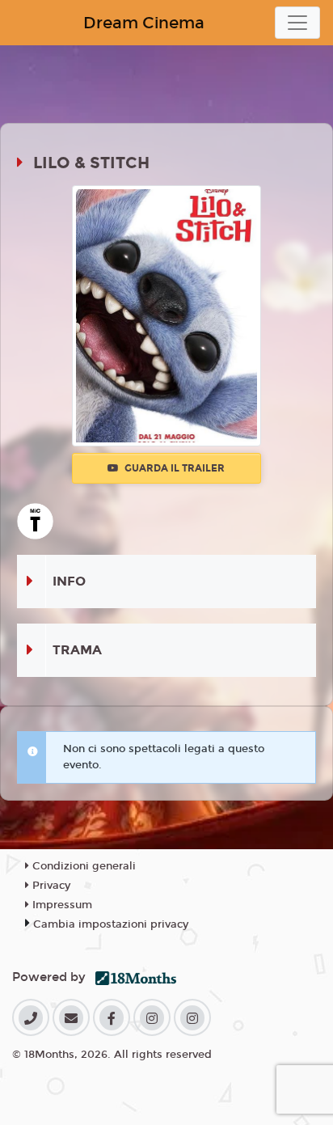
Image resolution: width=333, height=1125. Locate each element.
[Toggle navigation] (297, 22)
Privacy (49, 885)
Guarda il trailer (173, 468)
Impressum (60, 905)
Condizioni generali (82, 866)
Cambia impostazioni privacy (110, 924)
